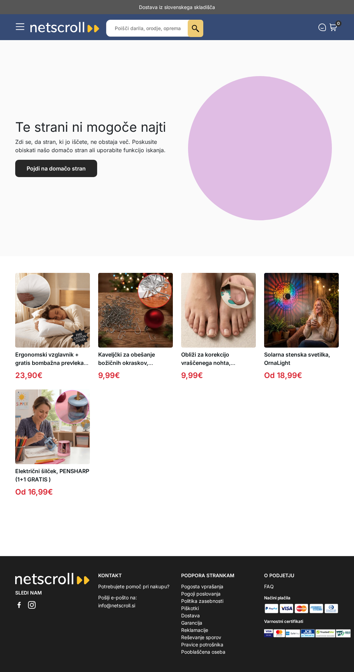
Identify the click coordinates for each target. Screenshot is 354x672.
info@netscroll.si (116, 605)
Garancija (191, 623)
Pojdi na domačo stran (56, 168)
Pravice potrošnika (202, 644)
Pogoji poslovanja (201, 594)
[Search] (195, 28)
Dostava (190, 615)
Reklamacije (194, 630)
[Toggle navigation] (20, 26)
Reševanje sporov (201, 637)
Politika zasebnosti (202, 601)
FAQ (269, 586)
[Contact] (322, 27)
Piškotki (190, 608)
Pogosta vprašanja (202, 586)
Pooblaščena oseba (203, 652)
